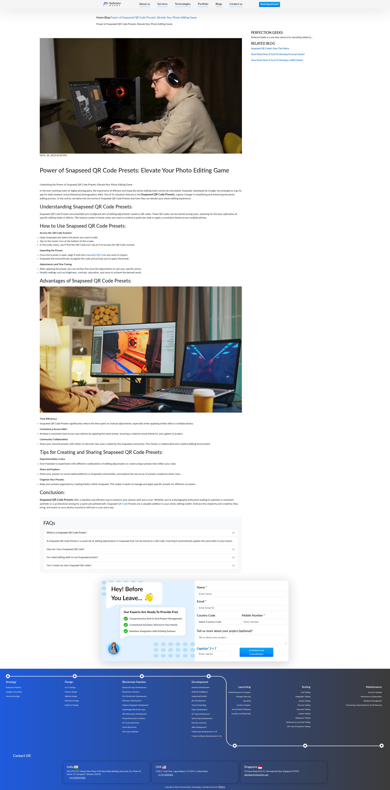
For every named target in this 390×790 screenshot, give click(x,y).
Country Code (206, 615)
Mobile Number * (253, 615)
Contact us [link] (235, 4)
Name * (202, 587)
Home (100, 17)
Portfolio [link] (203, 4)
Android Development (200, 687)
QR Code (123, 504)
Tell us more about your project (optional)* (225, 631)
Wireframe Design (72, 701)
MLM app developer (130, 732)
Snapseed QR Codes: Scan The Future (270, 48)
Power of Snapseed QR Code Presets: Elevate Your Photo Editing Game (153, 17)
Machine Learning (199, 723)
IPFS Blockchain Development (134, 714)
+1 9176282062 (165, 775)
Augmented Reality (199, 696)
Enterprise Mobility (13, 687)
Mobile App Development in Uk (204, 732)
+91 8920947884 (77, 778)
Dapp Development (199, 709)
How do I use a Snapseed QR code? (65, 549)
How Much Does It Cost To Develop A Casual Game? (278, 54)
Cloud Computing (199, 705)
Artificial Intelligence (200, 692)
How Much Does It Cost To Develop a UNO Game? (277, 60)
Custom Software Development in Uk (207, 736)
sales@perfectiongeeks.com (256, 775)
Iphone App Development (202, 718)
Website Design (71, 696)
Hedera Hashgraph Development (135, 705)
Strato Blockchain (129, 727)
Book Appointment (269, 4)
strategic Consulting (14, 692)
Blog (107, 17)
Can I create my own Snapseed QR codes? (69, 565)
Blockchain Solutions (130, 692)
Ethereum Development (131, 701)
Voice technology (13, 696)
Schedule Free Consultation (256, 652)
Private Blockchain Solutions (133, 718)
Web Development (199, 727)
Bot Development (199, 701)
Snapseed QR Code (95, 255)
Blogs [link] (219, 4)
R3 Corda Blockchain (130, 723)
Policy (222, 787)
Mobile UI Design (72, 705)
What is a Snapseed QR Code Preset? (67, 532)
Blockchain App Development (134, 687)
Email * (201, 601)
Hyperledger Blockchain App (133, 709)
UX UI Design (70, 687)
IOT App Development (201, 714)
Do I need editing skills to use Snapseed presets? (72, 557)
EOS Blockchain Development (134, 696)
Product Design (71, 692)
